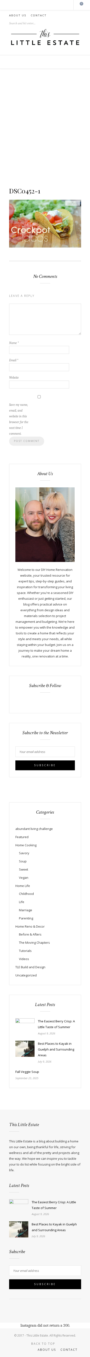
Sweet (23, 869)
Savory (24, 853)
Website (14, 377)
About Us (17, 15)
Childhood (26, 894)
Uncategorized (26, 975)
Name (14, 343)
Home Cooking (25, 845)
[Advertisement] (45, 128)
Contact (39, 15)
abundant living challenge (34, 829)
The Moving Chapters (34, 942)
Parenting (26, 918)
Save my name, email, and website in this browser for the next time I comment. (18, 419)
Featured (22, 837)
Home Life (22, 886)
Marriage (25, 910)
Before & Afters (30, 934)
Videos (24, 959)
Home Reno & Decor (30, 926)
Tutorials (25, 951)
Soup (23, 861)
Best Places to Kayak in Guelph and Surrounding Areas (56, 1049)
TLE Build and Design (30, 967)
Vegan (23, 877)
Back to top (43, 1344)
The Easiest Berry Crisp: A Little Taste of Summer (56, 1024)
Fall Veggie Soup (27, 1072)
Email (13, 360)
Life (21, 902)
